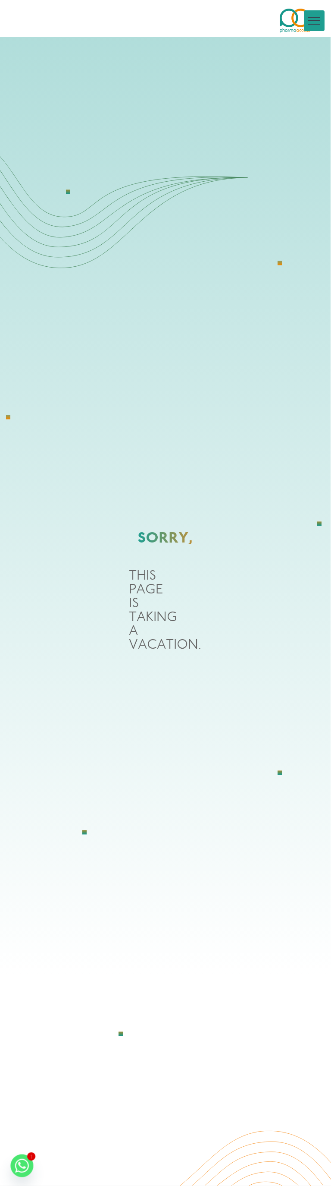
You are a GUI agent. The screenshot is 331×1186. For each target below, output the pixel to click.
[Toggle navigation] (314, 20)
